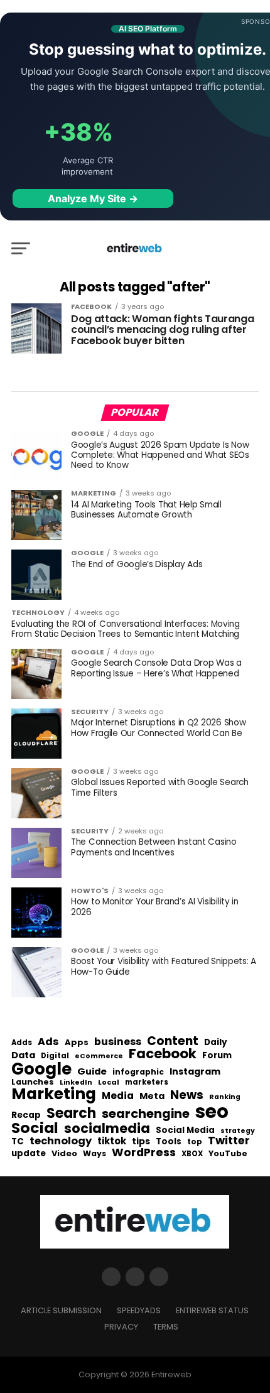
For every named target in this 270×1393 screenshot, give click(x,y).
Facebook (163, 1053)
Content (172, 1041)
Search (71, 1113)
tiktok (111, 1141)
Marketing (53, 1094)
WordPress (144, 1152)
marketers (146, 1082)
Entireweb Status (212, 1310)
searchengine (146, 1114)
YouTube (227, 1154)
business (117, 1042)
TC (17, 1141)
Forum (217, 1055)
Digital (55, 1056)
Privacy (121, 1326)
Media (118, 1096)
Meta (152, 1096)
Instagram (195, 1071)
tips (141, 1141)
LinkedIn (76, 1083)
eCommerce (99, 1056)
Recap (26, 1115)
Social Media (185, 1130)
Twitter (229, 1141)
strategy (237, 1131)
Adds (21, 1043)
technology (61, 1141)
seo (212, 1111)
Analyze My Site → (93, 198)
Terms (165, 1326)
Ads (48, 1042)
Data (23, 1055)
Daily (215, 1042)
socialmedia (107, 1129)
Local (108, 1082)
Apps (77, 1043)
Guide (92, 1071)
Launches (32, 1082)
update (28, 1153)
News (186, 1096)
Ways (94, 1153)
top (194, 1142)
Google (41, 1069)
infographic (138, 1072)
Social (34, 1127)
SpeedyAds (139, 1310)
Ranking (224, 1097)
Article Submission (61, 1310)
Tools (168, 1141)
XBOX (192, 1154)
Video (64, 1154)
